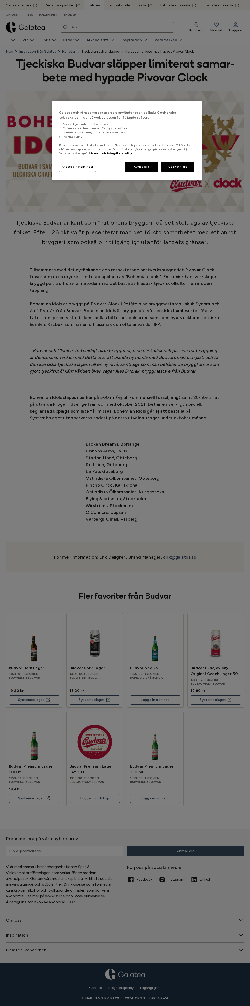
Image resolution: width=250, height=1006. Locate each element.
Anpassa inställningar (77, 166)
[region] (127, 140)
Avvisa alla (141, 166)
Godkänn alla (178, 166)
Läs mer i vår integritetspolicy (110, 153)
